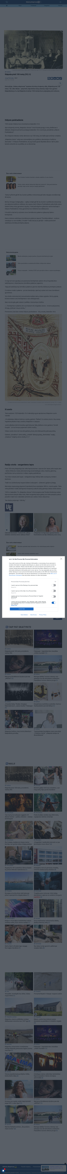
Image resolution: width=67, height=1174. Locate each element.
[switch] (54, 585)
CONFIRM (22, 609)
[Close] (61, 559)
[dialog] (33, 587)
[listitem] (33, 581)
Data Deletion (24, 614)
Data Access (33, 614)
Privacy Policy (42, 614)
